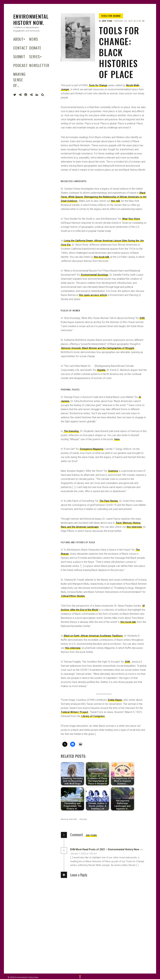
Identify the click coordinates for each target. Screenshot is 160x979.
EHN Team (107, 20)
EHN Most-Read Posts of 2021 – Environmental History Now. (105, 849)
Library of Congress (93, 716)
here (117, 439)
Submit (19, 56)
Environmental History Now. (31, 19)
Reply (104, 853)
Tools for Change (111, 15)
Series (35, 56)
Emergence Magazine (91, 449)
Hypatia (101, 370)
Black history (69, 819)
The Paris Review (108, 500)
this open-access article (93, 295)
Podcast (20, 65)
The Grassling (71, 431)
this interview (134, 526)
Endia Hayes (115, 699)
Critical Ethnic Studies (73, 596)
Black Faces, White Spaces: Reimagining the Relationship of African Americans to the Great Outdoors (103, 196)
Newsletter (39, 65)
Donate (35, 48)
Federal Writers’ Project (74, 712)
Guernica (113, 470)
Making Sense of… (19, 79)
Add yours (91, 835)
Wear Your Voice (131, 218)
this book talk (101, 256)
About (19, 39)
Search (42, 94)
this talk (115, 200)
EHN (127, 661)
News (33, 39)
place (84, 819)
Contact (20, 48)
